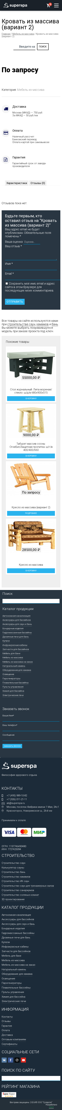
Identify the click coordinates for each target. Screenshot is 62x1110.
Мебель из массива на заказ (17, 661)
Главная (6, 34)
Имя (9, 263)
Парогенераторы (11, 678)
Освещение (8, 674)
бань (55, 324)
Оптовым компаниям (14, 1039)
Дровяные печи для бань (15, 636)
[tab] (16, 183)
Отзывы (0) (38, 183)
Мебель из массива (23, 34)
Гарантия (7, 1025)
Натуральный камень (13, 666)
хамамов (42, 324)
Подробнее (31, 513)
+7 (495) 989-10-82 (17, 795)
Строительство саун (13, 862)
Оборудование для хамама (16, 670)
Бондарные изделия (12, 628)
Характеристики (16, 183)
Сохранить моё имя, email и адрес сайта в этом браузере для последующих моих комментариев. (30, 287)
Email (9, 273)
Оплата (6, 1030)
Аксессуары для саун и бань (17, 624)
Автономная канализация (16, 615)
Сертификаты (9, 1044)
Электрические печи (13, 695)
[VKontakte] (4, 1060)
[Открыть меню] (56, 5)
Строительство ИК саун (15, 881)
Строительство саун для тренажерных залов (28, 885)
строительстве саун (21, 324)
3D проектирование (13, 899)
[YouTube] (23, 1060)
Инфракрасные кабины (14, 645)
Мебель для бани (11, 653)
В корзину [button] (31, 398)
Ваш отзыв (13, 246)
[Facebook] (10, 1060)
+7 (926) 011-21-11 (17, 799)
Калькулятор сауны (13, 867)
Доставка (7, 1034)
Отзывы (6, 1021)
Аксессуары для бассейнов (16, 620)
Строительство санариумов (18, 890)
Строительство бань (13, 872)
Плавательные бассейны (15, 682)
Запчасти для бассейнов (15, 649)
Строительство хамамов (16, 876)
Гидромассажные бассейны (17, 632)
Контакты (7, 1016)
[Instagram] (17, 1060)
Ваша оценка (14, 241)
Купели (6, 640)
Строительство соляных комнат (20, 894)
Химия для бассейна (13, 691)
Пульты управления (12, 686)
